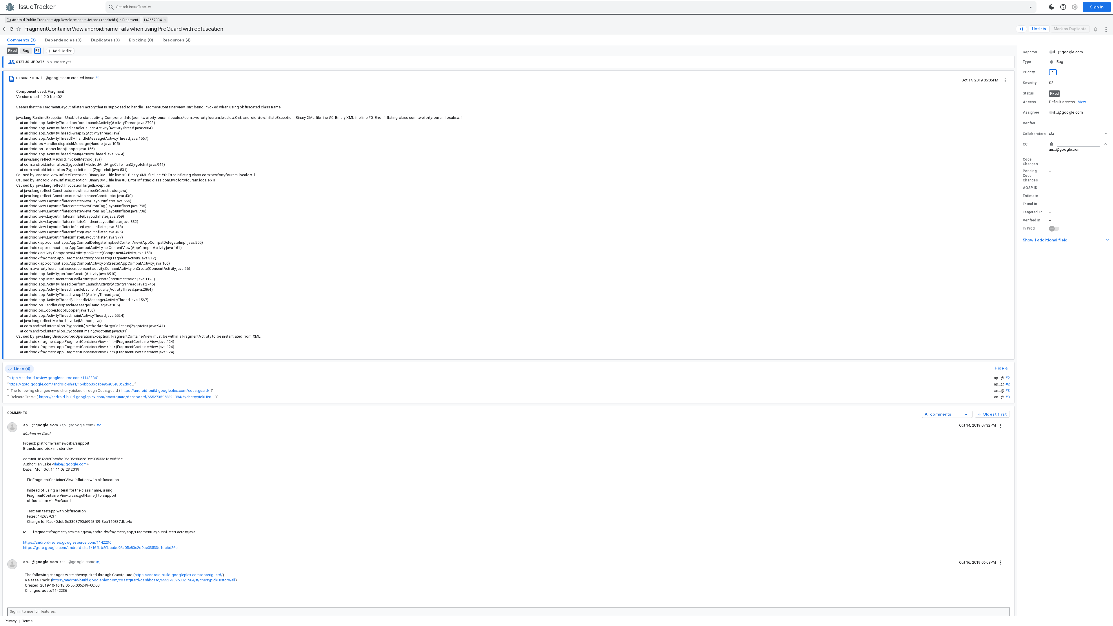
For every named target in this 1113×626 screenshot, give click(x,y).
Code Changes (1030, 161)
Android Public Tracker (31, 20)
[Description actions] (1005, 80)
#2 (1007, 378)
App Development (68, 20)
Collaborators (1034, 134)
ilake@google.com (70, 464)
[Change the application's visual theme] (1051, 7)
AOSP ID (1030, 188)
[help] (1063, 7)
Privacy (11, 621)
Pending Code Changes (1030, 175)
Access (1029, 102)
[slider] (1018, 330)
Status (1028, 93)
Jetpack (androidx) (102, 20)
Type (1027, 62)
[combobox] (571, 6)
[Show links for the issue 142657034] (165, 20)
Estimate (1030, 196)
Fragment (130, 20)
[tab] (21, 40)
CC (1025, 144)
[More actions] (1106, 29)
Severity (1029, 83)
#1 (97, 78)
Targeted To (1033, 212)
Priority (1029, 72)
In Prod (1029, 228)
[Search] (111, 6)
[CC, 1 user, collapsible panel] (1078, 144)
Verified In (1031, 220)
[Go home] (4, 29)
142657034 (152, 20)
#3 (1007, 390)
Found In (1030, 204)
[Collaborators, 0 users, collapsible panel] (1078, 133)
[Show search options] (1030, 6)
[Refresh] (11, 29)
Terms (27, 621)
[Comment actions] (1000, 425)
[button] (1065, 62)
